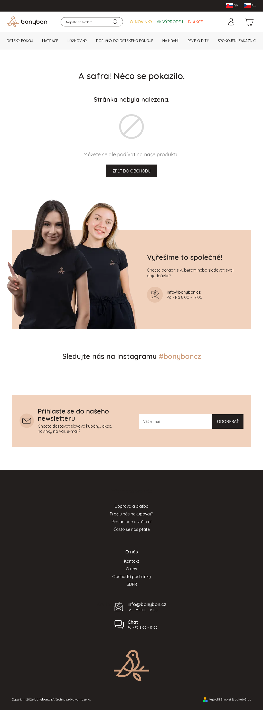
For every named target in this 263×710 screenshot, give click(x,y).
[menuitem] (20, 41)
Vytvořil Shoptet (220, 699)
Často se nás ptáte (132, 529)
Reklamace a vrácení (131, 521)
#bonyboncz (180, 356)
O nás (131, 568)
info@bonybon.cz (147, 604)
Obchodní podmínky (131, 576)
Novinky (143, 21)
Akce (197, 21)
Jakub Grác (243, 699)
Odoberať (228, 421)
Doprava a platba (131, 506)
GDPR (131, 584)
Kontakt (131, 561)
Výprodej (172, 21)
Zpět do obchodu (131, 171)
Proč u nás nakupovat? (131, 513)
